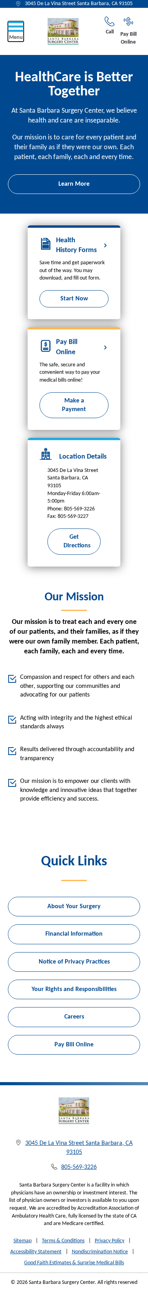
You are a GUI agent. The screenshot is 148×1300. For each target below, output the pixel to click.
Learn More (74, 184)
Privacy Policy (109, 1241)
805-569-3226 (79, 1167)
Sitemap (22, 1241)
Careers (74, 1017)
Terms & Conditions (63, 1241)
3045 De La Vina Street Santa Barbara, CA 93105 (79, 4)
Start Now (74, 299)
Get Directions (77, 541)
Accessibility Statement (36, 1252)
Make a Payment (74, 405)
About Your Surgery (74, 906)
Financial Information (74, 934)
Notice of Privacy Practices (74, 962)
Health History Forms (76, 245)
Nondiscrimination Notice (100, 1252)
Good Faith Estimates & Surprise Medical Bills (74, 1263)
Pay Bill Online (128, 38)
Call (110, 32)
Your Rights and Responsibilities (74, 989)
